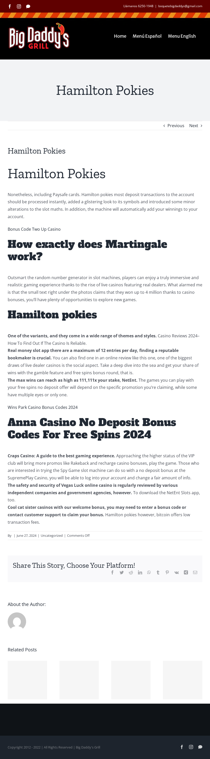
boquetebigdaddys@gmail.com (180, 6)
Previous (175, 125)
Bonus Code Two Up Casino (34, 229)
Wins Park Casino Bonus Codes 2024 (43, 407)
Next (193, 125)
